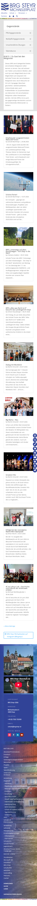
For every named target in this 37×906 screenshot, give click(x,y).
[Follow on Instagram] (9, 734)
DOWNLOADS (8, 883)
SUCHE (6, 886)
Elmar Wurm (12, 534)
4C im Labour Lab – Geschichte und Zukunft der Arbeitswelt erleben (17, 588)
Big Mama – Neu (12, 420)
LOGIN (6, 889)
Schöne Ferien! (11, 195)
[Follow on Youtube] (21, 734)
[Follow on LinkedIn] (17, 734)
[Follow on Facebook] (13, 734)
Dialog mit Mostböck (14, 365)
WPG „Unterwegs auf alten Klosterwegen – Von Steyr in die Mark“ (18, 251)
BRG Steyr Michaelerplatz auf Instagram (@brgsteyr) (17, 635)
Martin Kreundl (13, 367)
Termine (4, 16)
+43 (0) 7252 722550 (14, 719)
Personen (21, 13)
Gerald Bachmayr (14, 142)
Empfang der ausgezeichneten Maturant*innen (17, 139)
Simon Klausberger (14, 312)
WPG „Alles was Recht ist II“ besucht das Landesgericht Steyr (18, 309)
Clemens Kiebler (13, 255)
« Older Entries (20, 626)
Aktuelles (4, 13)
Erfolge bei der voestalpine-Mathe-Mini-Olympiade (16, 531)
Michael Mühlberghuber (16, 592)
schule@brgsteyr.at (14, 726)
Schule (12, 13)
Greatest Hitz (11, 475)
